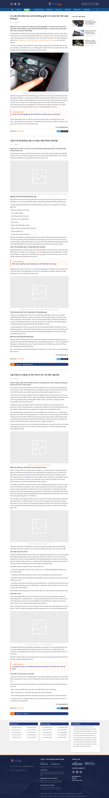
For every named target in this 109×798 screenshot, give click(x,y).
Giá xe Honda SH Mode (48, 729)
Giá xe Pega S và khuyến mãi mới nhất (82, 746)
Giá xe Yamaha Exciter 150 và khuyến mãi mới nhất (84, 737)
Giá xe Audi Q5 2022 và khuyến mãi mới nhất (83, 726)
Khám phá (49, 9)
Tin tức (18, 9)
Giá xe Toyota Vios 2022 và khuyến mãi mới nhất (84, 735)
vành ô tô (19, 713)
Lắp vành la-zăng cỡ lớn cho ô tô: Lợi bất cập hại (39, 465)
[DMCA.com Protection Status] (62, 131)
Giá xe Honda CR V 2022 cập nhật (17, 729)
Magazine (87, 9)
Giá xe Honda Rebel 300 (63, 729)
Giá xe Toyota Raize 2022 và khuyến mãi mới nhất (84, 729)
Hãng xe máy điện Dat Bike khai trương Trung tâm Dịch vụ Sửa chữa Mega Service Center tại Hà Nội (91, 32)
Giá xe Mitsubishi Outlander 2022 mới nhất (32, 734)
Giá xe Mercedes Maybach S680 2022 (17, 734)
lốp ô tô (19, 364)
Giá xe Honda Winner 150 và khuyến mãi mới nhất (84, 742)
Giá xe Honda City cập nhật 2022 (17, 732)
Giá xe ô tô (58, 9)
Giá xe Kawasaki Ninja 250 (63, 734)
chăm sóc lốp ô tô (28, 364)
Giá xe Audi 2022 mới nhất (32, 727)
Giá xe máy (68, 9)
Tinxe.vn (17, 760)
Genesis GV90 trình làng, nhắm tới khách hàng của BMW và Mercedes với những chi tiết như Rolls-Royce (90, 22)
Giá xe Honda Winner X (48, 734)
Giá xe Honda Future (47, 727)
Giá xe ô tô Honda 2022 (32, 729)
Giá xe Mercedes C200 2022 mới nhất (17, 727)
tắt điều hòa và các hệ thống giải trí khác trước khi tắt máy (35, 40)
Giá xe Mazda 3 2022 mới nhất (17, 737)
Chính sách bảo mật (77, 780)
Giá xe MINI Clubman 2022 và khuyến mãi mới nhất (84, 739)
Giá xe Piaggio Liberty (63, 727)
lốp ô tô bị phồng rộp (27, 309)
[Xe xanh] (27, 10)
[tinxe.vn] (54, 4)
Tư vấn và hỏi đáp (38, 9)
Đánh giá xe (77, 9)
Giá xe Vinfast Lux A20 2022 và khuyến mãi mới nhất (85, 733)
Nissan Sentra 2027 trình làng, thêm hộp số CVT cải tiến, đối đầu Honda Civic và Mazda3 (90, 42)
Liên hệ (74, 778)
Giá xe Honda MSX (62, 737)
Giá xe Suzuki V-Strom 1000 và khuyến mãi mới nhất (85, 744)
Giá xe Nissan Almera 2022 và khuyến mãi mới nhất (84, 731)
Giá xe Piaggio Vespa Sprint (48, 737)
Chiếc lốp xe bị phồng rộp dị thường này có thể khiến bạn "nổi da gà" (34, 264)
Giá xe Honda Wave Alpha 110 (48, 732)
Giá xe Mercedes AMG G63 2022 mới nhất (32, 737)
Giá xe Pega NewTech (63, 732)
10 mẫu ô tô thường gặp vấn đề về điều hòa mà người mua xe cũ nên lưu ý (36, 114)
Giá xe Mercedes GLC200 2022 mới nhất (32, 732)
